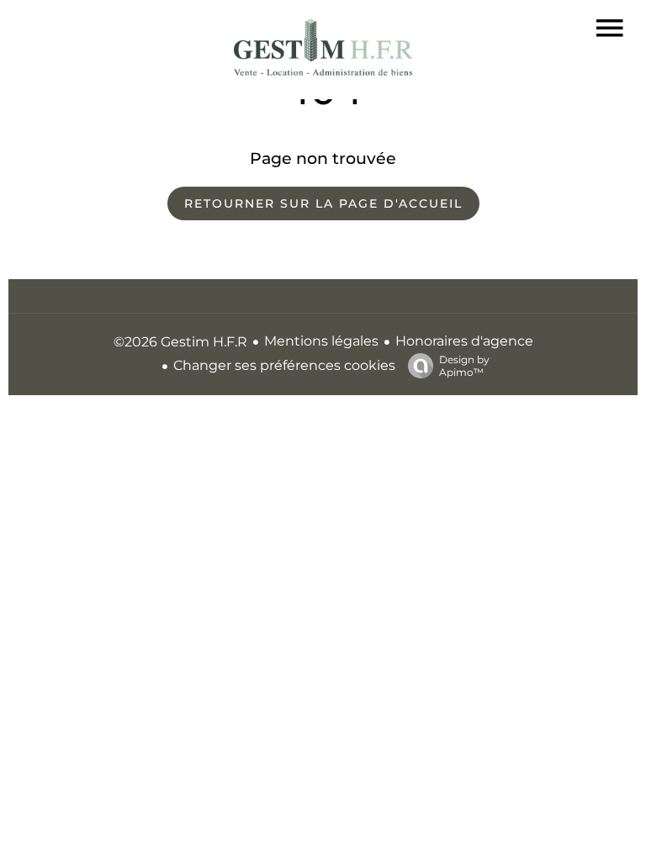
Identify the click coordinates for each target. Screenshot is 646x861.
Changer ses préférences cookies (284, 365)
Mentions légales (321, 341)
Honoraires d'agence (464, 341)
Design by (464, 365)
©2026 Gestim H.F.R (180, 342)
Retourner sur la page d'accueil (323, 203)
